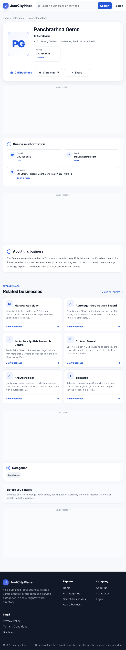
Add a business (72, 604)
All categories (71, 593)
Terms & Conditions (15, 626)
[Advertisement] (63, 111)
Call (19, 160)
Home (6, 18)
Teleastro (82, 377)
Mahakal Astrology (27, 305)
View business (32, 326)
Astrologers (18, 18)
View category (112, 292)
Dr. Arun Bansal (85, 341)
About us (101, 587)
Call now (40, 57)
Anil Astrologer (24, 377)
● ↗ (49, 72)
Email (76, 160)
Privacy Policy (12, 621)
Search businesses (74, 599)
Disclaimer (9, 632)
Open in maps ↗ (25, 178)
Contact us (103, 593)
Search (104, 5)
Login (119, 5)
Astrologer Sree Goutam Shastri (96, 305)
